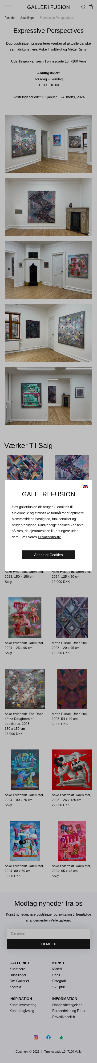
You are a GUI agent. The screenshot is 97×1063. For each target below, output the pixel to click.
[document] (48, 531)
